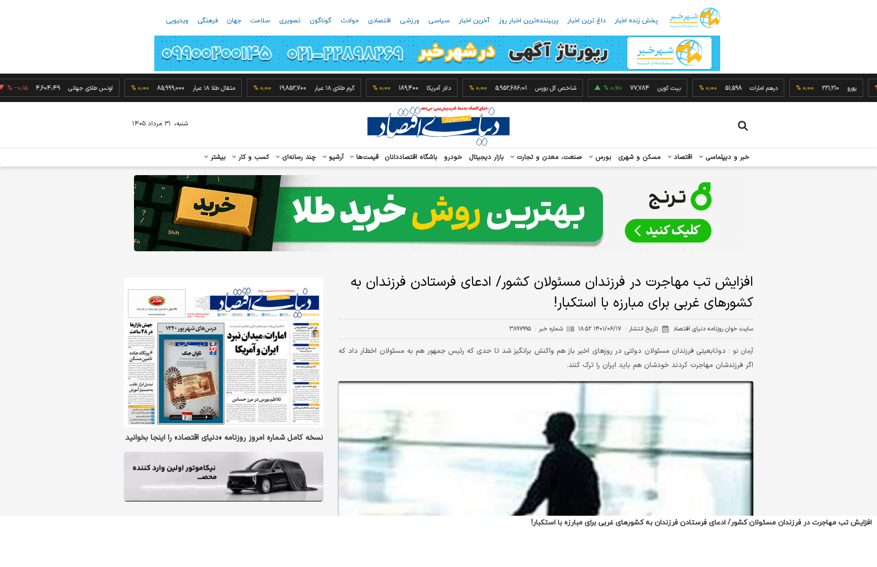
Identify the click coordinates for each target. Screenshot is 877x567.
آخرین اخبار (474, 20)
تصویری (289, 20)
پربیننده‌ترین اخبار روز (528, 20)
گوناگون (320, 20)
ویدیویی (177, 20)
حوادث (350, 20)
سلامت (260, 20)
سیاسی (439, 20)
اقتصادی (379, 20)
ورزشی (409, 20)
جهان (234, 20)
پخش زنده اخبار (636, 20)
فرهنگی (207, 20)
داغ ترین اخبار (586, 20)
